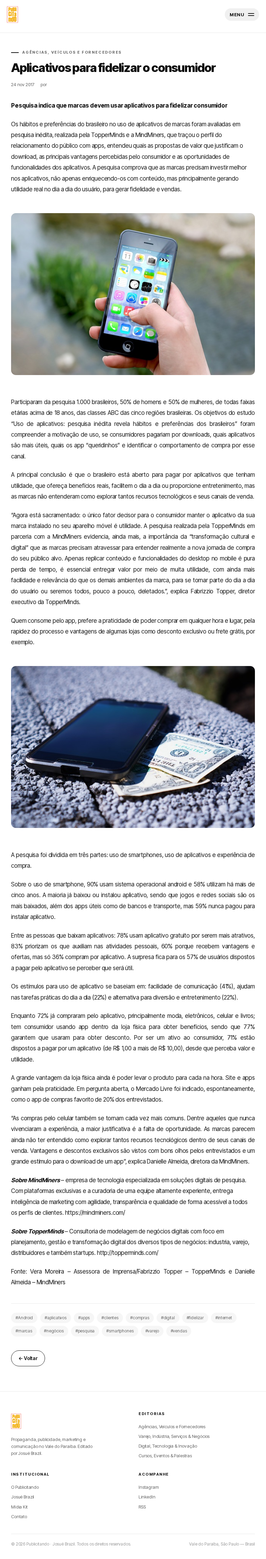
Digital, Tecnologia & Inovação (168, 1446)
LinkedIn (147, 1496)
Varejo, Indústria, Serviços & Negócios (174, 1436)
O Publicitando (25, 1487)
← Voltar (28, 1358)
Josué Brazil (22, 1496)
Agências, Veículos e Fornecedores (172, 1426)
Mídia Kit (19, 1507)
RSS (142, 1507)
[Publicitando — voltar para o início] (16, 1421)
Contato (19, 1516)
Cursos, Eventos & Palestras (165, 1455)
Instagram (149, 1487)
